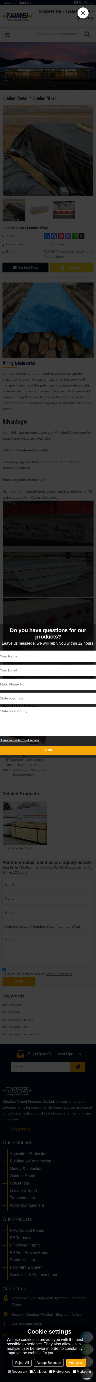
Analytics (40, 1371)
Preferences (61, 1371)
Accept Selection (49, 1363)
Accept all (76, 1363)
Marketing (84, 1371)
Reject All (22, 1363)
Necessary (19, 1371)
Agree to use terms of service (19, 740)
